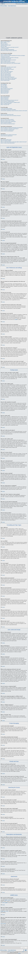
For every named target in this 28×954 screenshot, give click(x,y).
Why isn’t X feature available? (6, 140)
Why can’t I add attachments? (6, 74)
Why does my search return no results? (7, 120)
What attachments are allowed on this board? (9, 134)
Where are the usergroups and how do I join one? (9, 100)
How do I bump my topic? (5, 80)
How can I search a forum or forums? (7, 119)
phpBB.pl (19, 953)
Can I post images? (4, 87)
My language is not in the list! (6, 58)
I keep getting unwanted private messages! (8, 109)
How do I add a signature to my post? (7, 69)
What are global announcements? (7, 88)
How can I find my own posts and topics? (8, 123)
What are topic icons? (4, 93)
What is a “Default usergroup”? (6, 103)
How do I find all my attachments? (7, 135)
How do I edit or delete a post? (6, 68)
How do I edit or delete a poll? (6, 72)
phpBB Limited (7, 900)
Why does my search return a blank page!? (8, 121)
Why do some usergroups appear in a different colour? (10, 102)
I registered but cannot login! (6, 45)
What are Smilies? (4, 86)
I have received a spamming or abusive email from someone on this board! (14, 110)
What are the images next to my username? (8, 59)
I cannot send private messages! (6, 108)
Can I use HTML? (4, 85)
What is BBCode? (4, 84)
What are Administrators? (5, 96)
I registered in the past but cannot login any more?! (10, 47)
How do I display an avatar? (6, 61)
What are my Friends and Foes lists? (7, 114)
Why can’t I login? (4, 46)
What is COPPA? (4, 42)
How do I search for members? (6, 122)
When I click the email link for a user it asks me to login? (10, 63)
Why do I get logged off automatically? (7, 49)
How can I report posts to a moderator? (7, 77)
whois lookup (3, 923)
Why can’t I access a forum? (6, 73)
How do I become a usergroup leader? (7, 101)
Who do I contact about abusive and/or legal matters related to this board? (14, 141)
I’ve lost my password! (4, 48)
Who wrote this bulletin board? (6, 139)
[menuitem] (3, 4)
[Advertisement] (14, 21)
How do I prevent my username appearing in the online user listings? (13, 55)
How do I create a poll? (5, 70)
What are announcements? (5, 89)
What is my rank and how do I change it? (8, 62)
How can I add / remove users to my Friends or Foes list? (11, 115)
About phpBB (4, 902)
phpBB (16, 319)
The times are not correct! (5, 56)
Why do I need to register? (5, 41)
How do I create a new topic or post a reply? (8, 67)
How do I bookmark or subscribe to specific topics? (10, 128)
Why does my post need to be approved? (8, 79)
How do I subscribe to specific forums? (7, 129)
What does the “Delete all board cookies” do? (9, 50)
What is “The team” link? (5, 104)
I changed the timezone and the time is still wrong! (9, 57)
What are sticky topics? (5, 90)
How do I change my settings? (6, 54)
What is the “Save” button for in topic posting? (9, 78)
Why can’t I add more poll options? (7, 71)
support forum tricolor (10, 951)
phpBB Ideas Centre (4, 911)
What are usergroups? (5, 99)
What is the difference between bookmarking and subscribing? (12, 127)
